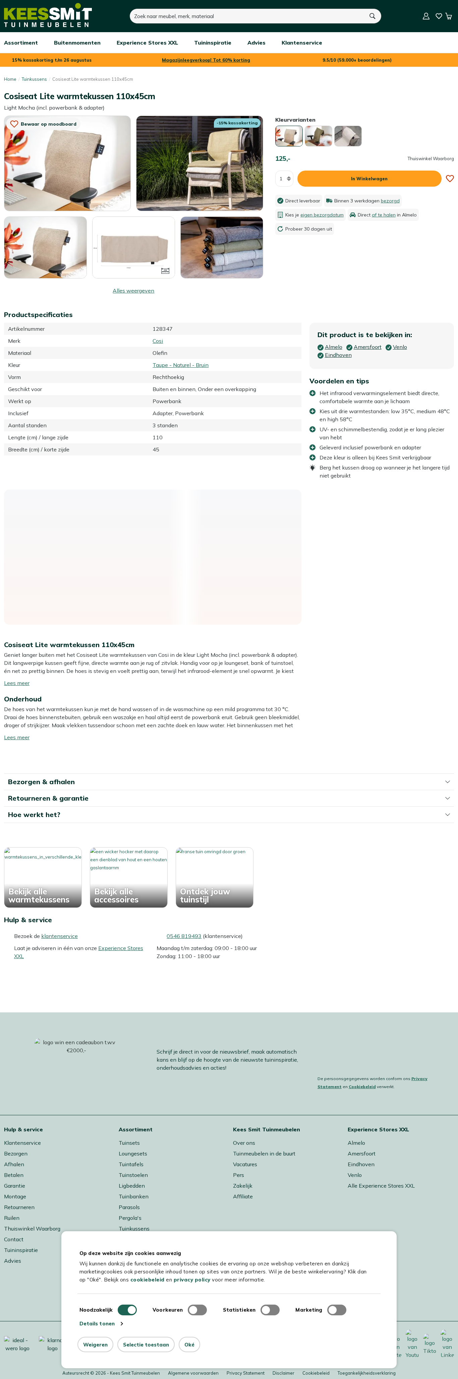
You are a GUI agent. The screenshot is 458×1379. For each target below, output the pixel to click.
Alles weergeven (133, 290)
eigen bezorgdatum (322, 215)
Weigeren (95, 1344)
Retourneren (19, 1207)
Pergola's (130, 1217)
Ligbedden (132, 1185)
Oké (189, 1344)
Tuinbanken (134, 1196)
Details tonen (97, 1323)
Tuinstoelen (133, 1175)
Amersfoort (362, 1153)
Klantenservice (22, 1142)
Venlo (355, 1175)
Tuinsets (129, 1142)
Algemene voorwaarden (193, 1373)
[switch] (197, 1310)
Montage (15, 1196)
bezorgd (390, 201)
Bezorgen (15, 1153)
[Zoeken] (372, 16)
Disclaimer (283, 1373)
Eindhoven (361, 1164)
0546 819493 (184, 936)
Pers (238, 1175)
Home (10, 79)
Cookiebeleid (362, 1086)
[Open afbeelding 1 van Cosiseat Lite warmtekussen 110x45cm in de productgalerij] (67, 162)
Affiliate (243, 1196)
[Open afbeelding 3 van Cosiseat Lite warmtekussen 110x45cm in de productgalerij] (45, 247)
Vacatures (245, 1164)
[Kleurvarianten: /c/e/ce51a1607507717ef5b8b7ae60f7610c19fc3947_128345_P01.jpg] (348, 136)
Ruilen (11, 1217)
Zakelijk (242, 1185)
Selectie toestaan (146, 1344)
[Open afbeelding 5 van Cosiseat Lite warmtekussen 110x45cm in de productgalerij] (222, 247)
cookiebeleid (147, 1279)
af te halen (384, 215)
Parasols (129, 1207)
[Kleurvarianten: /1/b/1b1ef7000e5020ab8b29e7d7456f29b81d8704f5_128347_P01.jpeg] (289, 136)
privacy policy (192, 1279)
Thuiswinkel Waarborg (32, 1228)
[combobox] (247, 16)
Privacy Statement (246, 1373)
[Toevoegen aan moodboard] (450, 179)
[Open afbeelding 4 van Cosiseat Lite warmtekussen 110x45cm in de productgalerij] (134, 246)
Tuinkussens (34, 79)
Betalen (13, 1175)
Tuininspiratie (21, 1250)
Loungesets (133, 1153)
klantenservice (59, 936)
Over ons (244, 1142)
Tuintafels (131, 1164)
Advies (12, 1260)
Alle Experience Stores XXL (381, 1185)
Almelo (356, 1142)
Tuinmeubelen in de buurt (264, 1153)
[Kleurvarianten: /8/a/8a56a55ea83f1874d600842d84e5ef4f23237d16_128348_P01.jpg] (318, 136)
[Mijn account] (426, 16)
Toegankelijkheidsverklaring (367, 1373)
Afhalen (14, 1164)
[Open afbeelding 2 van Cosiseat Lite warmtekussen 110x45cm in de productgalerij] (199, 162)
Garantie (14, 1185)
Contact (13, 1239)
